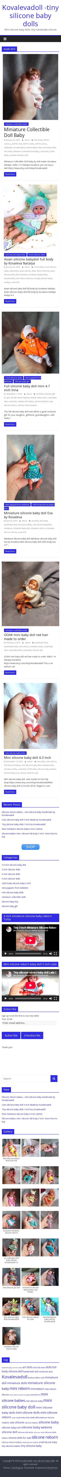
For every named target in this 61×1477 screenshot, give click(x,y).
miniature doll (47, 765)
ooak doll (44, 151)
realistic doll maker (26, 401)
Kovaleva (24, 274)
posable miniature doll (18, 155)
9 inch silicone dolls (37, 254)
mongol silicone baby (43, 278)
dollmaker (8, 147)
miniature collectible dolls (16, 124)
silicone (19, 1422)
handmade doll (10, 524)
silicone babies (31, 1422)
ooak (14, 1418)
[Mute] (50, 953)
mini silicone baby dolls (15, 254)
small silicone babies (30, 1442)
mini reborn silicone (24, 278)
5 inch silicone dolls (13, 378)
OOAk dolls (32, 769)
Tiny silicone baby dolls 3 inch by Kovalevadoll (23, 824)
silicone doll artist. (26, 1432)
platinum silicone (46, 1417)
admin (28, 642)
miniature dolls (36, 646)
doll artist (38, 140)
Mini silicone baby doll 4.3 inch (27, 757)
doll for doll (17, 144)
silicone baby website (47, 769)
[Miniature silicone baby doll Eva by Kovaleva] (30, 436)
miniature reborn (38, 528)
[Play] (5, 953)
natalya (7, 282)
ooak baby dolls (15, 650)
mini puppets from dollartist (17, 504)
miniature (8, 528)
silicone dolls (39, 1432)
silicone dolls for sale (44, 401)
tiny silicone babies (11, 1445)
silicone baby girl (22, 381)
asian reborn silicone (40, 271)
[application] (30, 940)
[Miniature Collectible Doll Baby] (30, 55)
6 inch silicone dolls (11, 874)
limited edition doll (34, 147)
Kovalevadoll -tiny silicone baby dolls (30, 15)
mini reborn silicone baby (19, 1395)
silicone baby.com (11, 773)
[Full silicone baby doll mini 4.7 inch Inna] (30, 313)
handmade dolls (11, 646)
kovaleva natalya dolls (38, 274)
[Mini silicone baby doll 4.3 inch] (30, 684)
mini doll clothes (25, 524)
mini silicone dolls (28, 1413)
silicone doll (9, 1432)
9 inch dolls (39, 267)
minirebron (35, 1394)
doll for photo (41, 144)
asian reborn (25, 271)
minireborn (37, 1389)
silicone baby (49, 1422)
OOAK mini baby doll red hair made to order (26, 636)
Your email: (7, 1019)
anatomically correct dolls (12, 1368)
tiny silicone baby (31, 1446)
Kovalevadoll (19, 147)
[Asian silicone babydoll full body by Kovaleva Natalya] (30, 186)
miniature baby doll (21, 528)
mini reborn (24, 646)
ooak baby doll (22, 1417)
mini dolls (8, 151)
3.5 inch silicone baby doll (14, 864)
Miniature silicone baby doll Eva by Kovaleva (28, 515)
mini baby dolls (49, 147)
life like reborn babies (20, 397)
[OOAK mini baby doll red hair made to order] (30, 563)
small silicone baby (48, 1442)
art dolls (39, 394)
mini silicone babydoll (42, 524)
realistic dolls (8, 1422)
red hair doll (37, 650)
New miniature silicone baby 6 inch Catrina (22, 828)
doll (34, 1367)
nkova (27, 140)
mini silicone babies (12, 765)
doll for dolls (28, 144)
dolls (49, 1367)
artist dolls (13, 271)
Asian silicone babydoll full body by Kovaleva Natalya (28, 261)
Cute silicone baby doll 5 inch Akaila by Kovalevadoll (26, 819)
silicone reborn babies (27, 405)
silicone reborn (10, 405)
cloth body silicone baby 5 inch (16, 883)
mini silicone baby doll (31, 765)
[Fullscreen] (55, 953)
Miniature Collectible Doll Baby (26, 132)
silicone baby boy (10, 901)
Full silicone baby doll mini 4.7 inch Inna (27, 388)
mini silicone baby (34, 1400)
